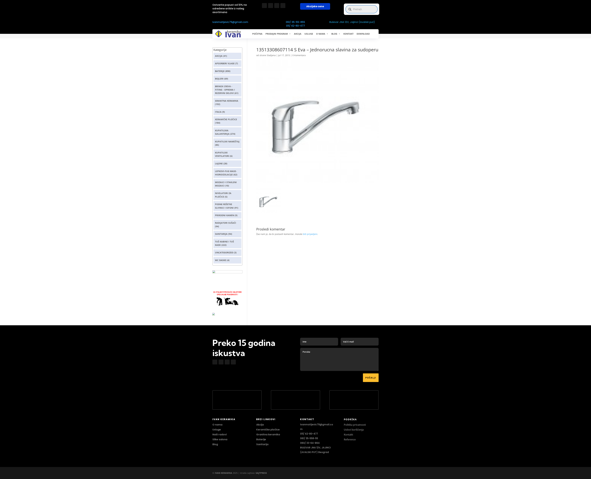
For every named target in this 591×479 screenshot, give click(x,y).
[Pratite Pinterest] (282, 5)
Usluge (308, 33)
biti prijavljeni (310, 234)
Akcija (218, 55)
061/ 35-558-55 (309, 438)
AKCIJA (297, 33)
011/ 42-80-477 (295, 26)
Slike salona (219, 439)
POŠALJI (370, 377)
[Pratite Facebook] (264, 5)
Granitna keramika (226, 100)
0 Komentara (299, 55)
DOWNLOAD (363, 33)
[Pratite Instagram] (270, 5)
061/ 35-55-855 (295, 22)
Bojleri (219, 78)
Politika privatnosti (355, 424)
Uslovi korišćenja (354, 429)
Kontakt (348, 434)
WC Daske (220, 260)
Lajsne (219, 163)
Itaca (218, 111)
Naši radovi (219, 434)
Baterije (220, 71)
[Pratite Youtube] (276, 5)
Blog (215, 444)
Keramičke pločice (268, 429)
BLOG (334, 33)
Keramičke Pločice (226, 119)
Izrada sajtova (247, 472)
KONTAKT (348, 33)
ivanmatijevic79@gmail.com (230, 22)
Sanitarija (221, 233)
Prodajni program (276, 33)
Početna (257, 33)
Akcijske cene (315, 6)
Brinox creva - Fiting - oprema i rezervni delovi (225, 90)
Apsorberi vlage (225, 63)
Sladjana (271, 55)
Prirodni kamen (224, 215)
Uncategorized (224, 252)
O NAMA (320, 33)
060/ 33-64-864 (310, 443)
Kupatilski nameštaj (227, 141)
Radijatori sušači (225, 222)
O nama (217, 424)
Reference (350, 439)
